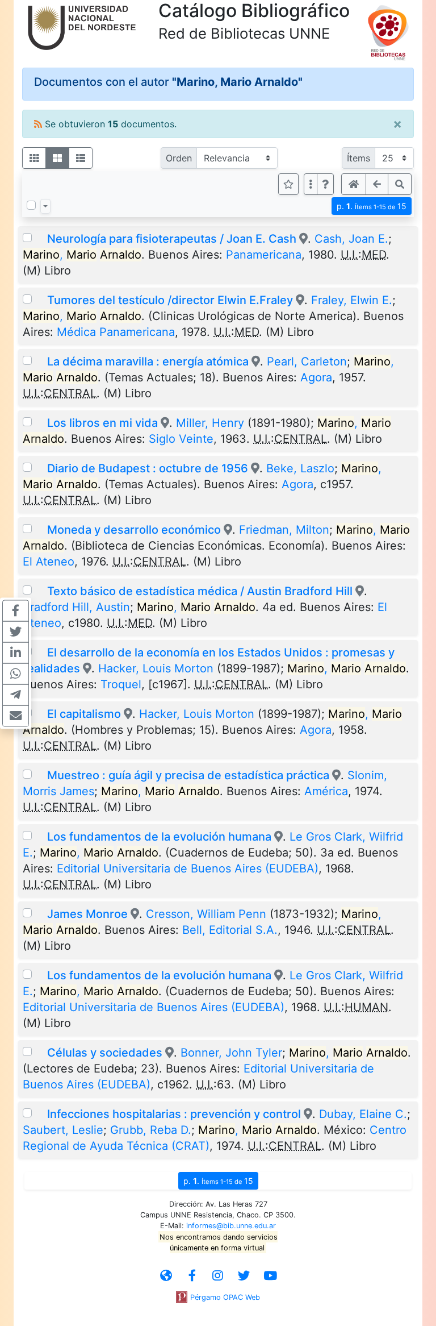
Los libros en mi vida (102, 423)
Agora (316, 377)
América (326, 791)
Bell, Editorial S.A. (230, 930)
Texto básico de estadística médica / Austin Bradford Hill (200, 591)
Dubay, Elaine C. (363, 1114)
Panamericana (263, 254)
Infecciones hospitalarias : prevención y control (174, 1114)
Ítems (358, 158)
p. (371, 206)
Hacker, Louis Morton (155, 668)
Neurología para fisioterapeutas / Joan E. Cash (171, 239)
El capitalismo (84, 714)
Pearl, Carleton (307, 361)
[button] (325, 184)
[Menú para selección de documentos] (45, 206)
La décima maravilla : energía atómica (149, 361)
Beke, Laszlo (300, 468)
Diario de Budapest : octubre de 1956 (147, 468)
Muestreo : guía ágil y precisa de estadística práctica (188, 775)
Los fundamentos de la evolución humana (159, 836)
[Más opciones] (310, 184)
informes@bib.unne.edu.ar (231, 1225)
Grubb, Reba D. (150, 1130)
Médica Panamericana (116, 332)
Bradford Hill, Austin (76, 607)
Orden (179, 158)
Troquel (120, 684)
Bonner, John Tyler (231, 1052)
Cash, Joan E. (351, 239)
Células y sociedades (104, 1052)
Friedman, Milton (284, 530)
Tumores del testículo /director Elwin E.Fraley (170, 300)
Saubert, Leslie (63, 1130)
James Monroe (89, 914)
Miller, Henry (210, 423)
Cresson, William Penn (206, 914)
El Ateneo (48, 561)
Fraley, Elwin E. (351, 300)
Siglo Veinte (181, 439)
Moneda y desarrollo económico (134, 530)
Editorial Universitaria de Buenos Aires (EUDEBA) (187, 868)
